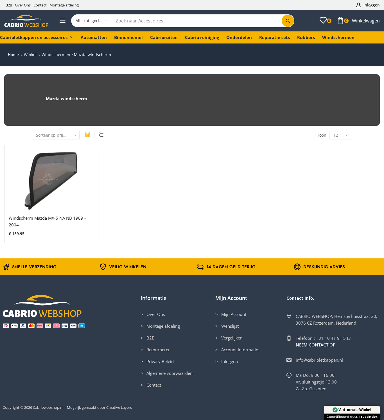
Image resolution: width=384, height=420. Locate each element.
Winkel (30, 54)
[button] (368, 5)
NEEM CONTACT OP (315, 345)
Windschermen (56, 54)
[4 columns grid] (87, 135)
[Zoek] (288, 21)
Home (13, 54)
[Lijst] (101, 135)
